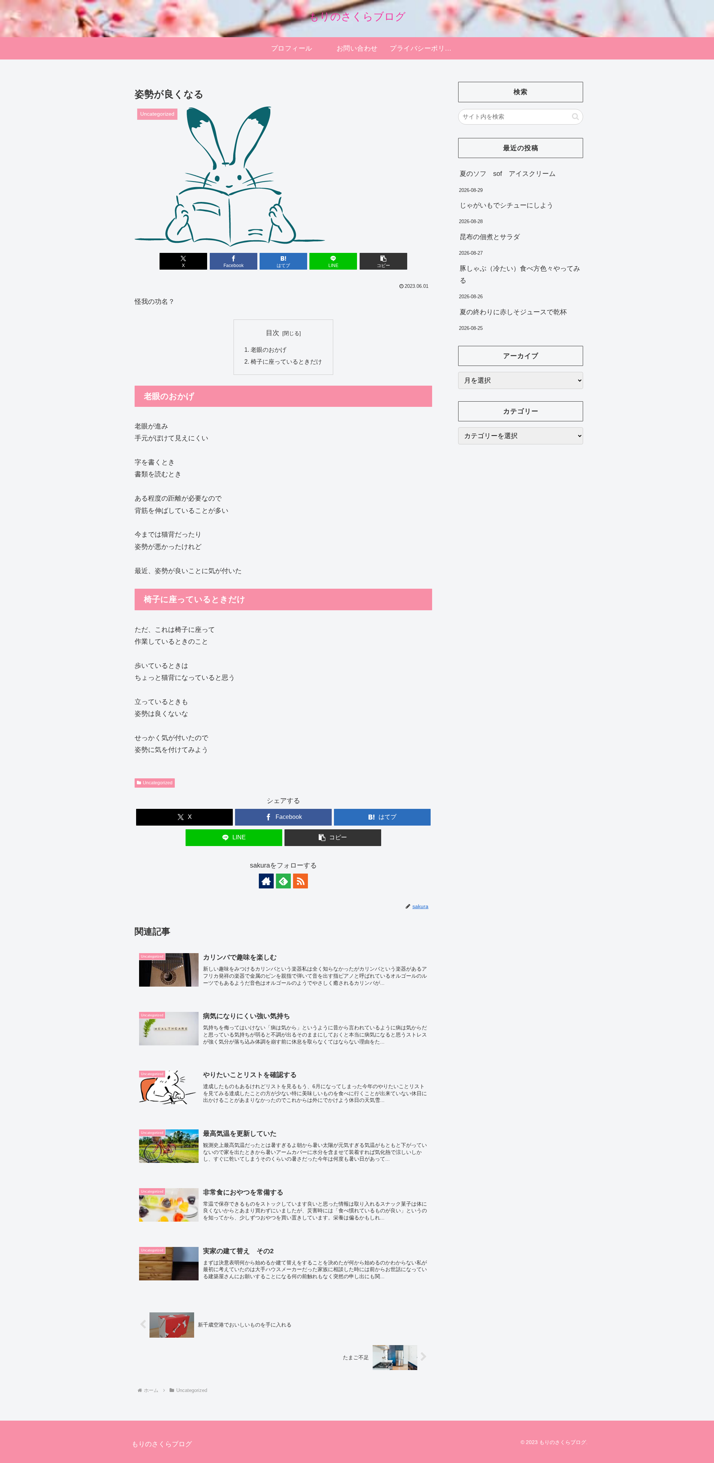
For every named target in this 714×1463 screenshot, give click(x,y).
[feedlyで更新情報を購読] (283, 881)
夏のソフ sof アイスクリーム (508, 173)
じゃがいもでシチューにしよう (506, 205)
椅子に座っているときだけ (286, 361)
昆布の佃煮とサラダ (490, 237)
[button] (383, 261)
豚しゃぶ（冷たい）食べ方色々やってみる (520, 274)
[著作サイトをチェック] (266, 881)
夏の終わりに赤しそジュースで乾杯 (513, 312)
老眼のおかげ (268, 349)
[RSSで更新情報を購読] (300, 881)
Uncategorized (158, 782)
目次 (272, 333)
